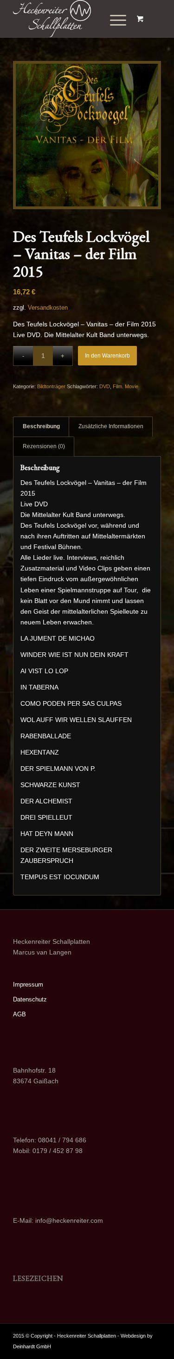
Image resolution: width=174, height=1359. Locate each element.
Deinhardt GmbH (32, 1346)
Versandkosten (48, 308)
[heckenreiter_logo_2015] (72, 18)
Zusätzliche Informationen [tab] (110, 426)
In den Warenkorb (107, 355)
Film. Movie (125, 386)
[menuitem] (114, 20)
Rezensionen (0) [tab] (44, 446)
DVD (104, 386)
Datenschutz (30, 999)
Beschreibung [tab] (41, 426)
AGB (19, 1014)
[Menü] (111, 20)
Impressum (28, 984)
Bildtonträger (51, 386)
